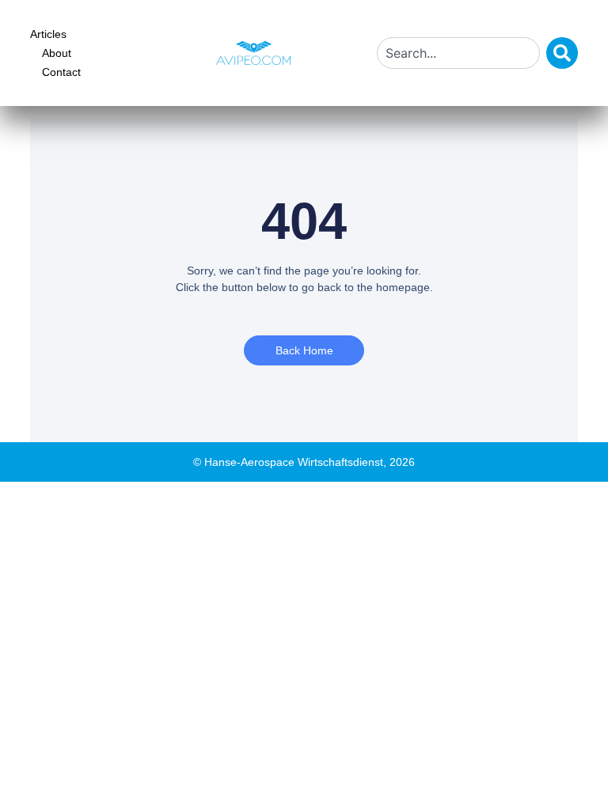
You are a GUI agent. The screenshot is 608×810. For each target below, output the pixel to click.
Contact (61, 72)
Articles (48, 34)
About (56, 53)
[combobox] (458, 53)
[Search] (562, 53)
